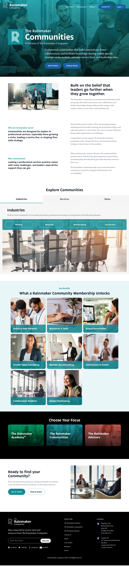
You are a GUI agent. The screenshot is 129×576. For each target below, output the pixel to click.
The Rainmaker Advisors (72, 531)
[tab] (21, 199)
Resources (81, 7)
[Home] (15, 5)
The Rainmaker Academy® (72, 523)
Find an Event (72, 66)
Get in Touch (53, 66)
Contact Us (67, 535)
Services (69, 7)
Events (66, 551)
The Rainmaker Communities (73, 527)
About (92, 7)
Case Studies (68, 543)
